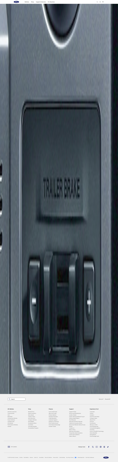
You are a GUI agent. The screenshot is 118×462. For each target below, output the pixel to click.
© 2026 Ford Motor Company (13, 457)
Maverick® (107, 399)
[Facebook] (89, 447)
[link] (21, 457)
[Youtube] (97, 447)
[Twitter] (93, 447)
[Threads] (104, 447)
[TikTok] (108, 447)
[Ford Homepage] (106, 458)
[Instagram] (100, 447)
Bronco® (101, 399)
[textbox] (16, 399)
